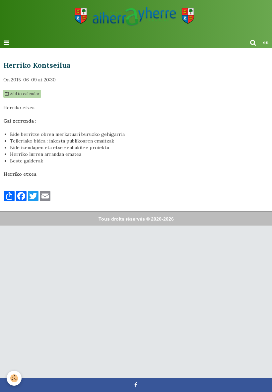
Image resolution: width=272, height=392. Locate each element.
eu (265, 42)
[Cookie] (14, 378)
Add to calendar (24, 93)
